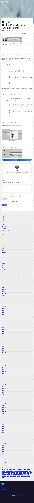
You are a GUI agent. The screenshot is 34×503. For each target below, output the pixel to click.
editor (4, 161)
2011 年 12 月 (4, 430)
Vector (3, 256)
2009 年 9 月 (4, 462)
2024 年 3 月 (4, 285)
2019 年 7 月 (4, 329)
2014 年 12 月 (4, 398)
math (6, 474)
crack (15, 471)
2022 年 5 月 (4, 293)
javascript (3, 246)
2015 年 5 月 (4, 388)
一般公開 (4, 216)
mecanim (9, 474)
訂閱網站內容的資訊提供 (5, 488)
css (2, 244)
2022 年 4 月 (4, 295)
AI (2, 469)
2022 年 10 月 (4, 291)
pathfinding (16, 474)
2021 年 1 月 (4, 308)
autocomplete (25, 469)
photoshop (21, 474)
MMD (13, 474)
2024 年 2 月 (4, 287)
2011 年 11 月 (4, 432)
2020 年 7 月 (4, 314)
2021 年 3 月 (4, 304)
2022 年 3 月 (4, 297)
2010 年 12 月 (4, 445)
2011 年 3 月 (4, 441)
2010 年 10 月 (4, 449)
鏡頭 (2, 267)
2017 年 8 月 (4, 352)
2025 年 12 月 (4, 278)
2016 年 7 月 (4, 367)
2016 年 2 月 (4, 375)
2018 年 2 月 (4, 344)
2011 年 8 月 (4, 434)
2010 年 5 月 (4, 453)
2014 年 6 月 (4, 403)
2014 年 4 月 (4, 407)
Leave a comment (14, 30)
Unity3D (6, 17)
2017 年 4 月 (4, 356)
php (24, 474)
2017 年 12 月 (4, 348)
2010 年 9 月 (4, 451)
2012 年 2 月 (4, 426)
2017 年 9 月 (4, 350)
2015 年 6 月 (4, 386)
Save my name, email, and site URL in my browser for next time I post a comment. (13, 196)
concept (7, 471)
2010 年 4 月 (4, 455)
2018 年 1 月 (4, 346)
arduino (20, 469)
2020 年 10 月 (4, 312)
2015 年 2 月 (4, 394)
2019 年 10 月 (4, 325)
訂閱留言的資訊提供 (4, 489)
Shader (3, 250)
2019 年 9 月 (4, 327)
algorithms (6, 469)
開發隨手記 (3, 269)
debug (20, 471)
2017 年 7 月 (4, 354)
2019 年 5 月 (4, 331)
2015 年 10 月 (4, 382)
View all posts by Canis (17, 175)
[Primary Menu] (32, 2)
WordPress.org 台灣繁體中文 (5, 491)
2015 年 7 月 (4, 384)
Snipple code (4, 252)
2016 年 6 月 (4, 369)
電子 (3, 222)
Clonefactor (6, 1)
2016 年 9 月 (4, 365)
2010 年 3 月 (4, 457)
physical (27, 474)
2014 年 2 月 (4, 411)
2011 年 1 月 (4, 443)
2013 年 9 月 (4, 417)
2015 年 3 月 (4, 392)
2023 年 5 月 (4, 289)
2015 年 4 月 (4, 390)
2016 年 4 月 (4, 373)
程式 (3, 17)
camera (3, 471)
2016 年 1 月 (4, 377)
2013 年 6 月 (4, 422)
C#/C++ (3, 242)
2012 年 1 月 (4, 428)
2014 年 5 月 (4, 405)
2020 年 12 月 (4, 310)
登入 (2, 486)
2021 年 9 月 (4, 299)
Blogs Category (4, 214)
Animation (10, 469)
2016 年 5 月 (4, 371)
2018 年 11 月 (4, 337)
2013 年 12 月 (4, 415)
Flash (30, 471)
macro (3, 474)
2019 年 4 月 (4, 333)
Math (3, 248)
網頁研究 (4, 218)
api (17, 469)
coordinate (11, 471)
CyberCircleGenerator (6, 230)
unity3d (6, 161)
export (27, 471)
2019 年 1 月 (4, 335)
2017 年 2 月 (4, 358)
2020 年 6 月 (4, 316)
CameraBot (4, 228)
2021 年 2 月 (4, 306)
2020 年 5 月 (4, 318)
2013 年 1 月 (4, 424)
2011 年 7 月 (4, 436)
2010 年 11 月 (4, 447)
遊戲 (3, 220)
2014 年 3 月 (4, 409)
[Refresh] (8, 198)
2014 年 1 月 (4, 413)
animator (14, 469)
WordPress (20, 495)
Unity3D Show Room (5, 226)
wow (3, 477)
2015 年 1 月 (4, 396)
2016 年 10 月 (4, 363)
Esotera (16, 495)
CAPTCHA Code (14, 201)
